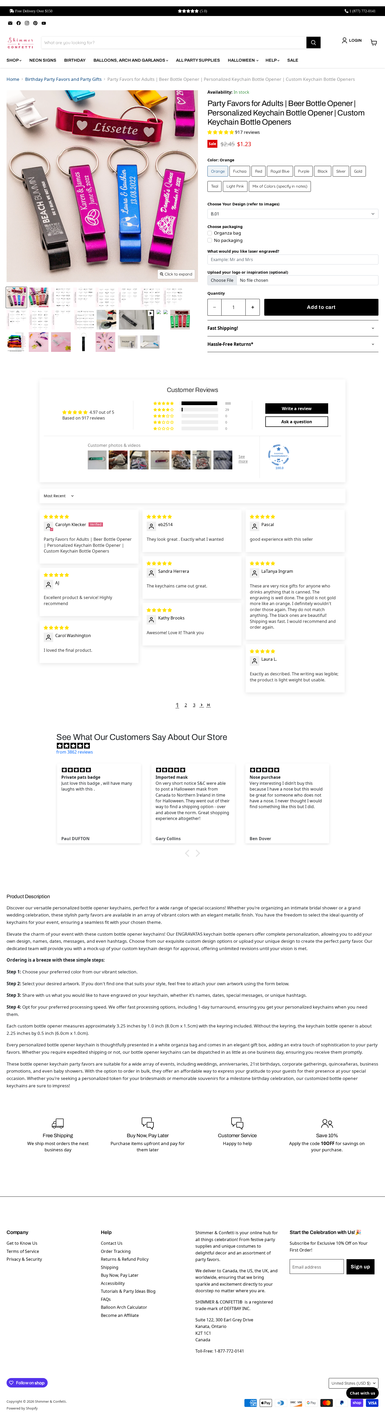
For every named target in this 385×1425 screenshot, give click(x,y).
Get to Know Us (22, 1243)
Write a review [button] (297, 408)
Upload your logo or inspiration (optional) (247, 272)
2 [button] (186, 705)
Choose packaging (225, 226)
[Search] (313, 42)
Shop (13, 60)
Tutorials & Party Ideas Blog (128, 1291)
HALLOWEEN (242, 60)
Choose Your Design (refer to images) (243, 203)
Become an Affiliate (120, 1315)
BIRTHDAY (75, 60)
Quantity (216, 293)
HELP (271, 60)
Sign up (360, 1266)
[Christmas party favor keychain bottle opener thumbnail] (180, 319)
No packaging (228, 240)
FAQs (106, 1299)
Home (13, 79)
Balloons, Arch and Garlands (130, 60)
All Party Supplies (198, 60)
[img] (56, 517)
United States (351, 1383)
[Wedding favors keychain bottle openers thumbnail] (38, 297)
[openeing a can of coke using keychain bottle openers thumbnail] (106, 319)
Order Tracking (116, 1251)
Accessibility (113, 1283)
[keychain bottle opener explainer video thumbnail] (136, 319)
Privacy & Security (24, 1259)
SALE (292, 60)
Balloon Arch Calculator (124, 1307)
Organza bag (227, 233)
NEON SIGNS (42, 60)
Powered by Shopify (22, 1408)
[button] (221, 132)
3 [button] (194, 705)
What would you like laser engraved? (243, 251)
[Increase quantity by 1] (253, 307)
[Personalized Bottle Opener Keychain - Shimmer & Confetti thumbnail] (105, 342)
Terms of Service (23, 1251)
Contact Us (112, 1243)
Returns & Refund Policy (124, 1259)
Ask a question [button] (296, 422)
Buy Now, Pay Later (120, 1275)
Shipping (109, 1267)
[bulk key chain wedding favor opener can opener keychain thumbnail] (83, 342)
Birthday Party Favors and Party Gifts (63, 79)
